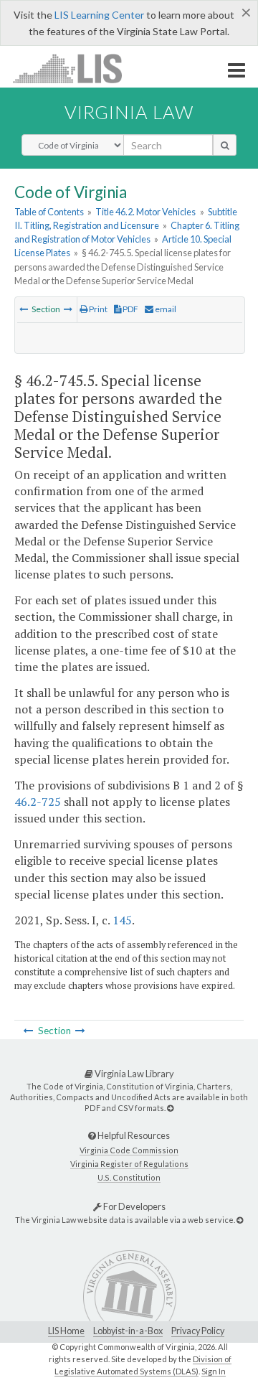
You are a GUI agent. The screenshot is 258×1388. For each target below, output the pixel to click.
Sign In (213, 1371)
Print (97, 309)
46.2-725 (37, 802)
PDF (129, 309)
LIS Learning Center (99, 15)
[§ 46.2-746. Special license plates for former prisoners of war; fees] (68, 309)
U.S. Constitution (129, 1177)
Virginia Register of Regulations (129, 1163)
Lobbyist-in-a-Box (128, 1331)
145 (122, 920)
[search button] (224, 145)
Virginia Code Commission (129, 1150)
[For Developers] (239, 1219)
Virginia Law (129, 112)
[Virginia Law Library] (170, 1107)
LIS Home (66, 1331)
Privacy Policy (197, 1331)
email (164, 309)
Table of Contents (49, 211)
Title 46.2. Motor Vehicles (145, 211)
